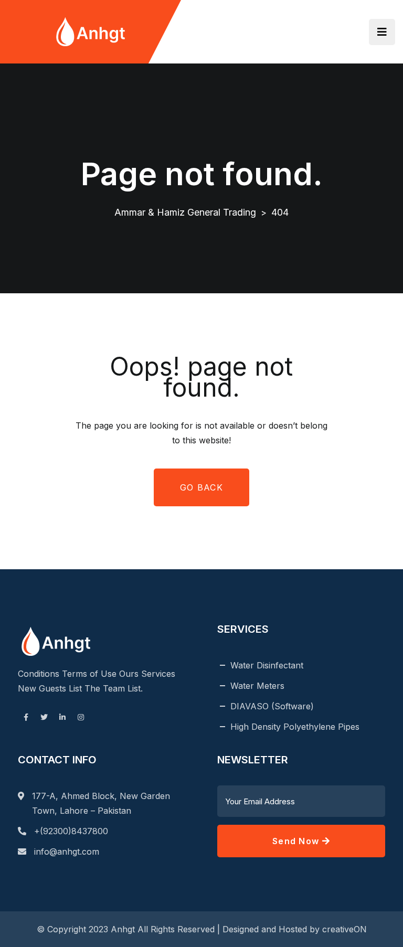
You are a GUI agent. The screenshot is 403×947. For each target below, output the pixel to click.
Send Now (297, 841)
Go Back (201, 487)
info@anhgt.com (66, 851)
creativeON (344, 929)
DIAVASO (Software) (272, 706)
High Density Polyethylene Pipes (294, 726)
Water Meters (257, 685)
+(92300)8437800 (71, 831)
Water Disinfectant (266, 665)
